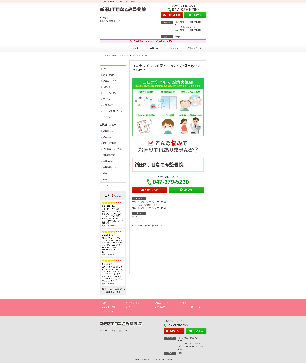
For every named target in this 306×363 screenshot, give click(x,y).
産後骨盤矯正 (109, 131)
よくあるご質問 (110, 93)
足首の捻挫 (108, 137)
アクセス (174, 48)
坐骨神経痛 (108, 161)
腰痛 (105, 179)
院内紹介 (107, 87)
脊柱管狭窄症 (109, 155)
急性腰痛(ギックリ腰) (112, 149)
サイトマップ (109, 117)
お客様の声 (153, 48)
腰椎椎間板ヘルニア (111, 167)
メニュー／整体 (131, 48)
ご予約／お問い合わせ (195, 48)
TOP (110, 48)
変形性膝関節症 (110, 143)
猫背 (105, 173)
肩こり (106, 185)
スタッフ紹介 (109, 75)
